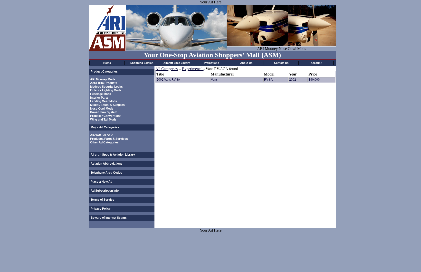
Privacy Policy (101, 208)
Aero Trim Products (103, 83)
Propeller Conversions (105, 116)
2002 (292, 79)
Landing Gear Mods (103, 101)
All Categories (166, 69)
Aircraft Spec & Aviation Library (113, 154)
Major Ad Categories (105, 127)
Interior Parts (99, 97)
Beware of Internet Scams (109, 217)
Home (107, 62)
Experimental (192, 69)
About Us (246, 62)
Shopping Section (141, 62)
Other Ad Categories (104, 142)
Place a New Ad (101, 181)
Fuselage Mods (100, 94)
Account (316, 62)
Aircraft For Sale (101, 135)
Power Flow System (103, 112)
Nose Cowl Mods (101, 108)
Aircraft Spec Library (176, 62)
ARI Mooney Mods (102, 79)
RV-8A (268, 79)
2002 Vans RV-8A (168, 79)
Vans (214, 79)
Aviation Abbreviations (106, 163)
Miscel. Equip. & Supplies (107, 105)
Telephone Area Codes (106, 172)
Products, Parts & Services (109, 139)
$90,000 (314, 79)
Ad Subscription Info (105, 190)
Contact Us (281, 62)
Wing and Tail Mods (103, 119)
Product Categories (104, 71)
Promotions (211, 62)
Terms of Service (102, 199)
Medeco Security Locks (106, 86)
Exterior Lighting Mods (105, 90)
